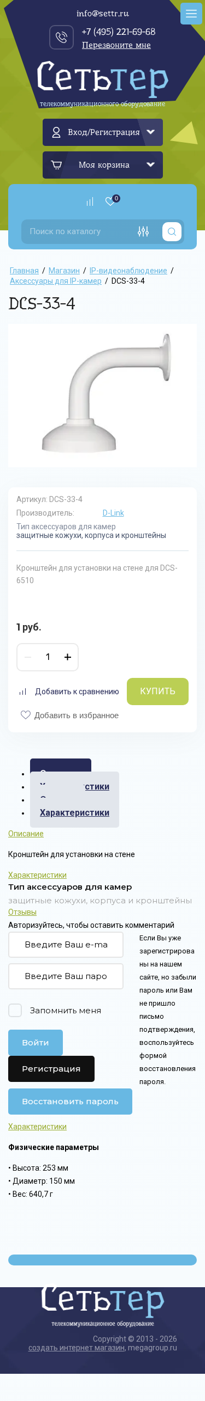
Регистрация (51, 1068)
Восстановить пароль (70, 1101)
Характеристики (74, 812)
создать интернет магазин (76, 1347)
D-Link (113, 513)
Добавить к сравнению (77, 691)
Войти (35, 1042)
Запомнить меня (65, 1010)
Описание (26, 833)
